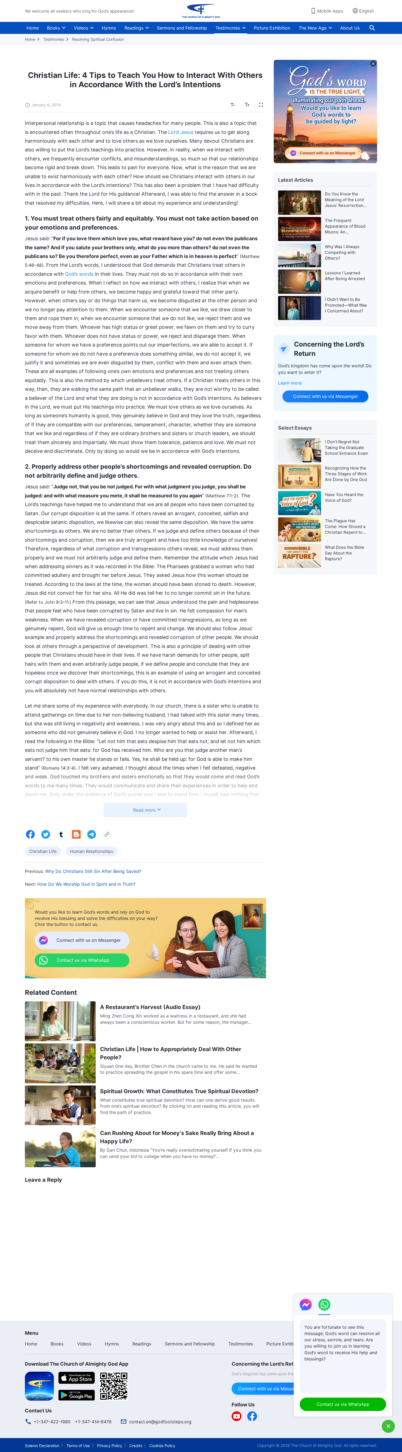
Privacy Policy (109, 1445)
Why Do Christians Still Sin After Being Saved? (93, 871)
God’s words (79, 274)
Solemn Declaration (42, 1445)
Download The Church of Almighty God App (76, 1364)
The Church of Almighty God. (317, 1445)
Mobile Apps (330, 11)
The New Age (313, 28)
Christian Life (43, 851)
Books (53, 28)
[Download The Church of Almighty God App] (39, 1385)
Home (33, 28)
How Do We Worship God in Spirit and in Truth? (86, 884)
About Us (350, 28)
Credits (135, 1445)
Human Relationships (91, 851)
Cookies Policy (162, 1445)
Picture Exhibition (272, 28)
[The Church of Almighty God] (201, 11)
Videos (81, 28)
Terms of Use (78, 1445)
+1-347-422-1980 (52, 1421)
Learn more (290, 383)
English (366, 11)
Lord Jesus (180, 132)
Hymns (109, 28)
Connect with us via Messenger (325, 396)
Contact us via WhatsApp (343, 1404)
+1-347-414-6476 (93, 1421)
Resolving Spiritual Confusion (98, 39)
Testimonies (227, 28)
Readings (133, 28)
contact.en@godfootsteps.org (160, 1421)
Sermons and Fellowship (182, 28)
